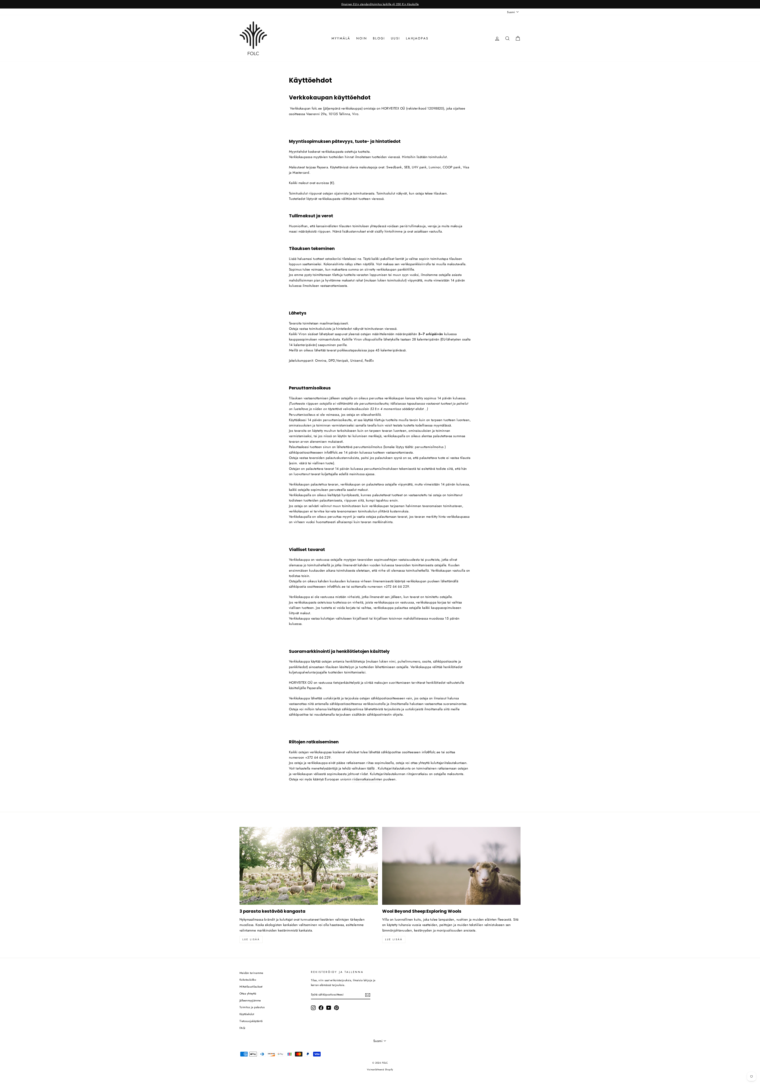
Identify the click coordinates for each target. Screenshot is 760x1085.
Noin (361, 38)
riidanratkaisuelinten (367, 779)
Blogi (379, 38)
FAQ (242, 1028)
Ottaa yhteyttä (247, 993)
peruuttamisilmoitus (429, 446)
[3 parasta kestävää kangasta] (308, 866)
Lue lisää (251, 939)
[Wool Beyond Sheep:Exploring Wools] (451, 866)
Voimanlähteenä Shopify (380, 1069)
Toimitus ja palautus (252, 1007)
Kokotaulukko (247, 980)
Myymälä (341, 38)
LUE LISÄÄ (393, 939)
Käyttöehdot (246, 1014)
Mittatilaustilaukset (250, 987)
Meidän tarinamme (251, 973)
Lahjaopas (417, 38)
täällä (371, 768)
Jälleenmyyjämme (250, 1000)
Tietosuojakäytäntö (251, 1021)
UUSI (395, 38)
